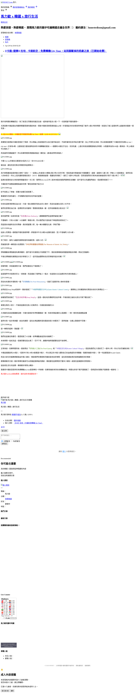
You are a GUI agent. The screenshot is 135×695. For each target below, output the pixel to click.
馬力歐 (3, 402)
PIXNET (51, 665)
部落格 (7, 39)
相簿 (6, 37)
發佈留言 (4, 444)
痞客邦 (14, 414)
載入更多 (4, 431)
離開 (12, 691)
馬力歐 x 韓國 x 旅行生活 (19, 16)
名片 (6, 42)
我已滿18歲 (5, 691)
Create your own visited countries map (8, 644)
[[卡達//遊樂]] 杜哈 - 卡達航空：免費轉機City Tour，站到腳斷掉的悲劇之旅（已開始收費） (56, 51)
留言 (19, 414)
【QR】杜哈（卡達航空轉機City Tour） (28, 423)
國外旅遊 (17, 420)
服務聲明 (87, 665)
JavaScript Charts (8, 646)
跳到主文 (4, 22)
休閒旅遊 (18, 33)
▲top (3, 427)
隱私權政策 (79, 665)
